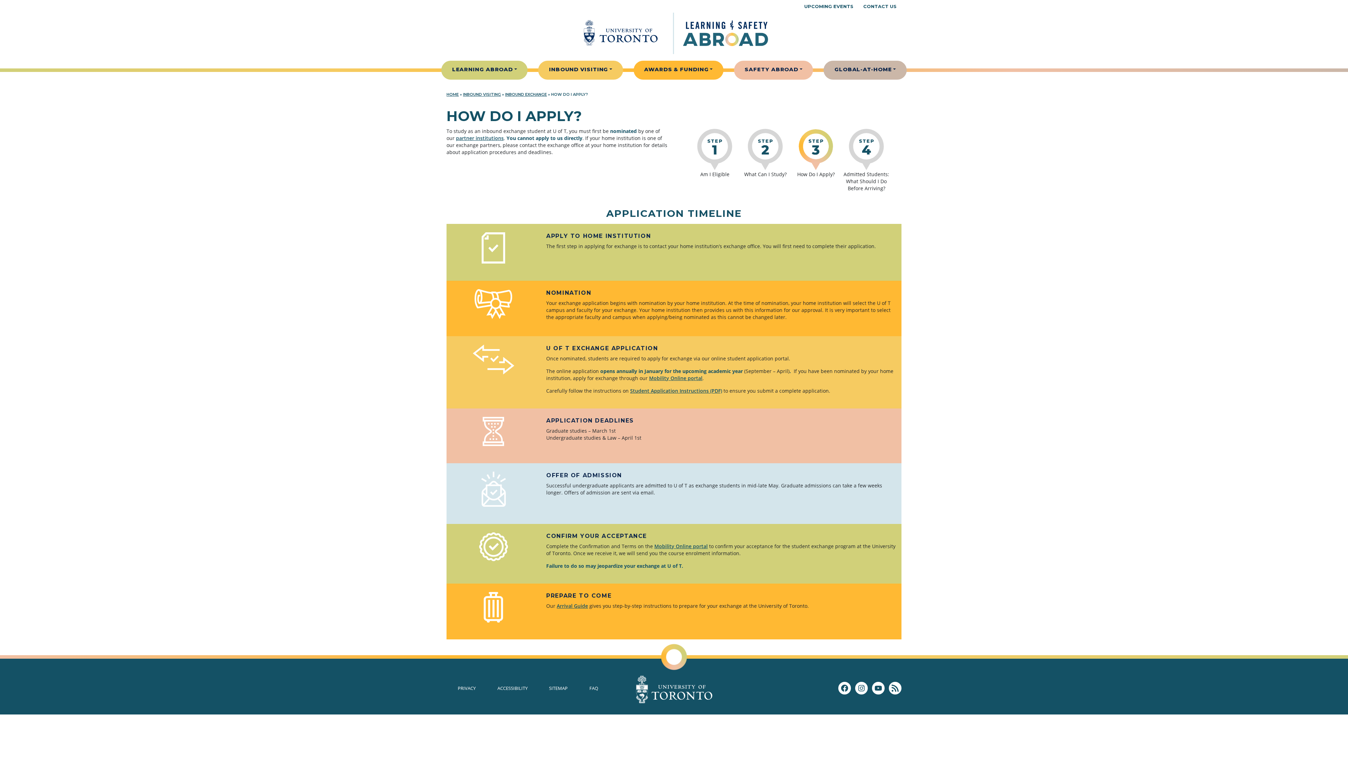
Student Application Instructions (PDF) (676, 390)
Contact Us (880, 6)
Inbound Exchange (526, 94)
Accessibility (512, 688)
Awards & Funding (676, 69)
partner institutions (480, 138)
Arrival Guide (572, 606)
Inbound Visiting (578, 69)
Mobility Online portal (675, 378)
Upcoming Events (828, 6)
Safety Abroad (771, 69)
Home (453, 94)
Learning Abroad (482, 69)
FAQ (593, 688)
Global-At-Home (863, 69)
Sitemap (558, 688)
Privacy (467, 688)
